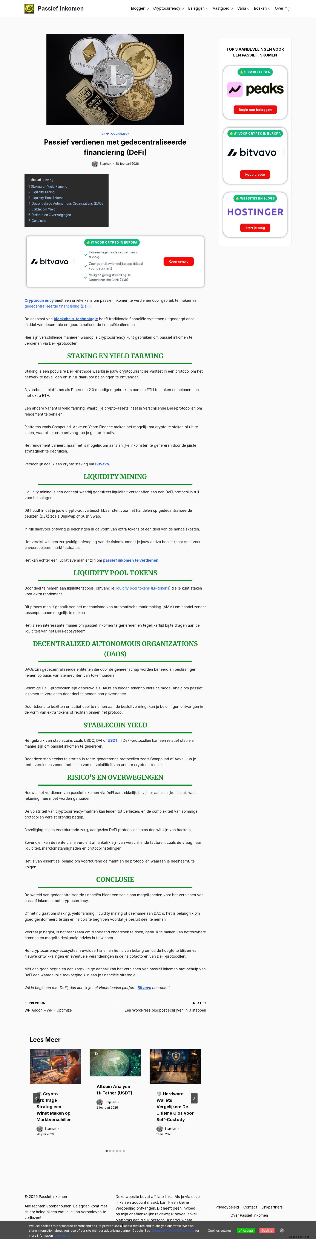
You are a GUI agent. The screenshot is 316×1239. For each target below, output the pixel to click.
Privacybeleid (227, 1207)
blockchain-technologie (76, 319)
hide (48, 180)
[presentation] (55, 1066)
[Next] (194, 1098)
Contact (250, 1207)
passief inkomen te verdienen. (131, 560)
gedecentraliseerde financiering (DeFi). (58, 306)
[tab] (107, 1151)
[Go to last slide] (36, 1098)
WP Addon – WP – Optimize (48, 1007)
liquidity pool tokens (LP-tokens (142, 588)
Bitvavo (102, 464)
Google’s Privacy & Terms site (173, 1230)
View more (62, 1235)
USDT (113, 740)
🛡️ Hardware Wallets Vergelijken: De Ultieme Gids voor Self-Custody (175, 1106)
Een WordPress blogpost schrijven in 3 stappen (165, 1007)
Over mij (282, 8)
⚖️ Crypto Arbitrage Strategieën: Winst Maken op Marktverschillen (54, 1106)
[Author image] (95, 164)
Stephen (105, 163)
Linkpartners (272, 1207)
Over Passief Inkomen (249, 1215)
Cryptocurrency (115, 133)
